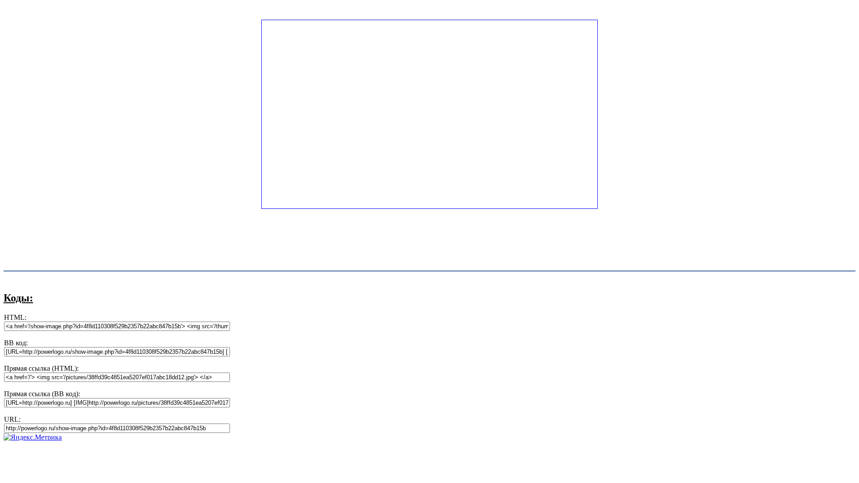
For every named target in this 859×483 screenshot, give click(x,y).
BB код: (16, 343)
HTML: (15, 317)
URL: (12, 419)
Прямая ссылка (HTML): (41, 368)
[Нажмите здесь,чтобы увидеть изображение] (429, 206)
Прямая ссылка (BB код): (42, 394)
